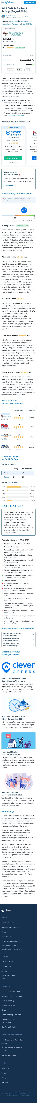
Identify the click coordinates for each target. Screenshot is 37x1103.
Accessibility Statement (10, 941)
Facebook (5, 1068)
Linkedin (4, 1082)
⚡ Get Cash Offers (13, 158)
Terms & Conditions (15, 1093)
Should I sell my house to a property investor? (11, 639)
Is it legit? (23, 24)
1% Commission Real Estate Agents (11, 1049)
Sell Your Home (7, 962)
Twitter (4, 1073)
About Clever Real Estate (10, 992)
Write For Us (6, 936)
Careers (4, 932)
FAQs (30, 24)
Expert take (13, 21)
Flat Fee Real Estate (8, 1055)
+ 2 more (25, 16)
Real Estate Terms (8, 1005)
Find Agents (30, 2)
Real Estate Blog (7, 1001)
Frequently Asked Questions (11, 996)
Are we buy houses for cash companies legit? (11, 644)
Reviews (15, 24)
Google (6, 477)
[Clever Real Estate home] (11, 2)
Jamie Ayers (11, 15)
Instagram (5, 1078)
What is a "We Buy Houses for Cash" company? (12, 634)
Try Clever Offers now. (16, 116)
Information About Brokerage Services (20, 1095)
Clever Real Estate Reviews (8, 977)
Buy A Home (6, 966)
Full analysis (23, 21)
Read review (13, 162)
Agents (4, 971)
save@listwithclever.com (10, 927)
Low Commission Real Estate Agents (12, 1041)
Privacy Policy (5, 1093)
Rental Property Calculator (11, 1015)
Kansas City (9, 185)
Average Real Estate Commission (8, 1020)
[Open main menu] (3, 2)
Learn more (16, 202)
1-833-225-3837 (7, 923)
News (3, 1010)
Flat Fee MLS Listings (9, 1027)
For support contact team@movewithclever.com (11, 947)
